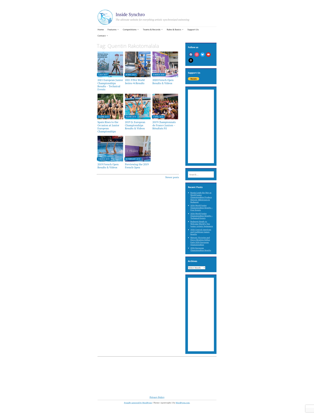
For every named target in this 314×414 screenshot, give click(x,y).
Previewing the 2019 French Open (137, 166)
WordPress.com (183, 402)
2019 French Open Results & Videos (108, 166)
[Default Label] (208, 55)
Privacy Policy (157, 397)
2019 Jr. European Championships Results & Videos (135, 125)
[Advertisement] (201, 129)
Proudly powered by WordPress (138, 402)
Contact (102, 35)
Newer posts (172, 177)
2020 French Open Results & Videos (163, 81)
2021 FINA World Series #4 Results (135, 81)
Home (101, 29)
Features (112, 29)
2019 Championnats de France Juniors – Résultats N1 (164, 125)
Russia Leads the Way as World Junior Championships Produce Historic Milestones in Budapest (201, 197)
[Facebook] (191, 55)
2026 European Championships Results (200, 249)
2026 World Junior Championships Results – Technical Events (201, 216)
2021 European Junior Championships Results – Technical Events (110, 84)
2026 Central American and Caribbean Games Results (200, 232)
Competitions (130, 29)
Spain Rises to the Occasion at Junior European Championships (108, 126)
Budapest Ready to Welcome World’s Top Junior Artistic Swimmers (201, 223)
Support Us (193, 29)
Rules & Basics (174, 29)
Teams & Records (151, 29)
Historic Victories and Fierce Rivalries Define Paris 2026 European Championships (200, 241)
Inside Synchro (130, 14)
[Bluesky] (203, 55)
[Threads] (191, 60)
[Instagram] (197, 55)
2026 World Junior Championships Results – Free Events (201, 207)
